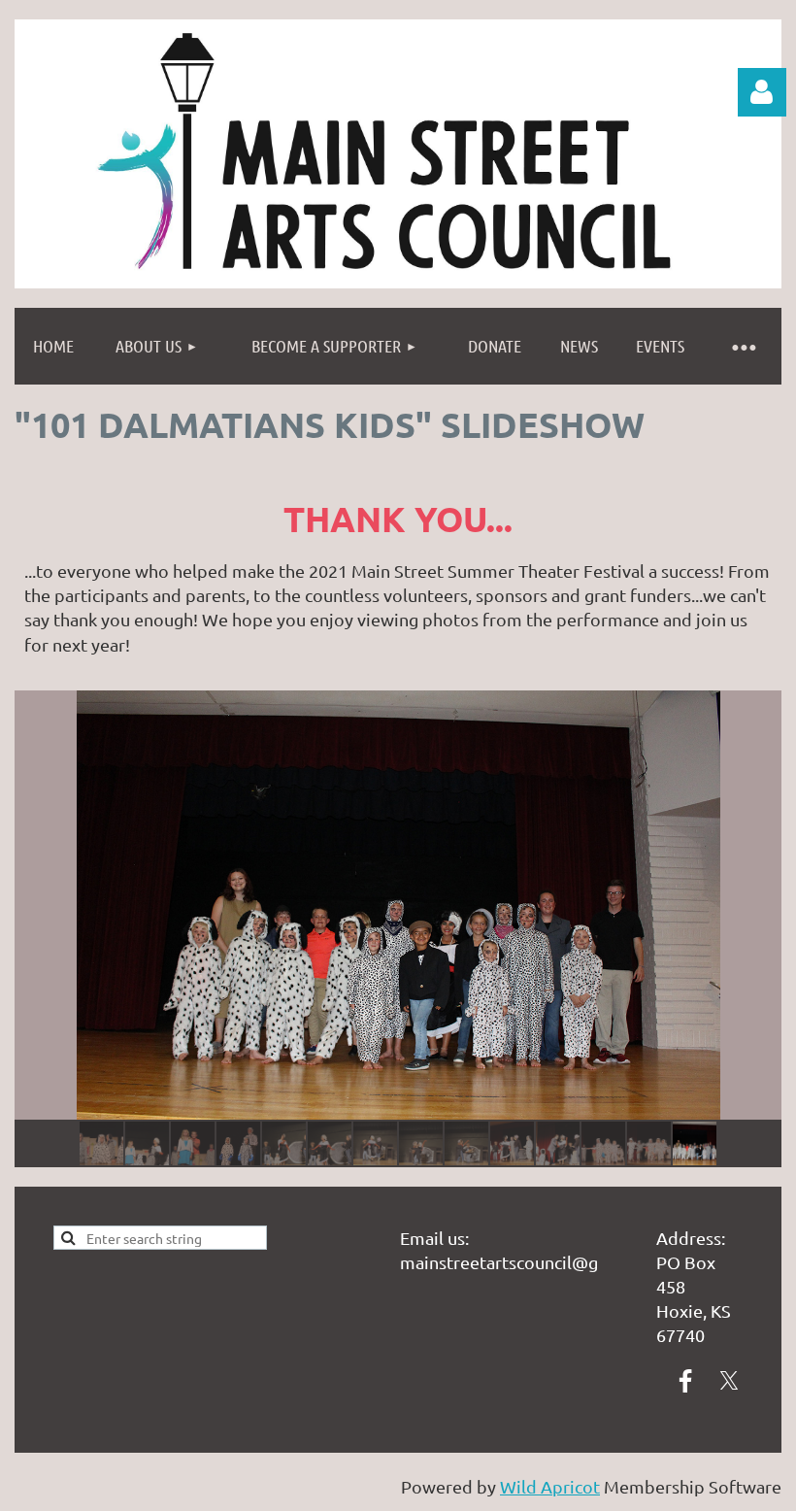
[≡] (742, 346)
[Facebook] (685, 1380)
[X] (729, 1380)
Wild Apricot (550, 1486)
